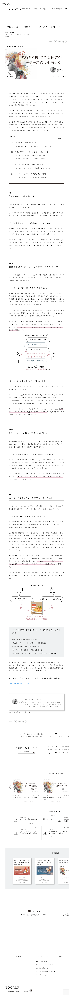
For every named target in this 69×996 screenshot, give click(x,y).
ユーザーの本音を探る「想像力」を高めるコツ (31, 156)
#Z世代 (48, 747)
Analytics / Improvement (44, 975)
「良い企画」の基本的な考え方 (26, 143)
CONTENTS (9, 32)
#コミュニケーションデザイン (13, 34)
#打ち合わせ (48, 879)
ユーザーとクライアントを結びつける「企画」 (30, 174)
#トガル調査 (49, 750)
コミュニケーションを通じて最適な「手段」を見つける (33, 168)
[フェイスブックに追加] (55, 41)
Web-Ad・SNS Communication (46, 971)
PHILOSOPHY (19, 956)
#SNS (55, 753)
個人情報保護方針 (9, 991)
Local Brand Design (42, 968)
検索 (34, 753)
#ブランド (61, 753)
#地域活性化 (65, 750)
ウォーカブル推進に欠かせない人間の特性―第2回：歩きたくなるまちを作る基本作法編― (31, 735)
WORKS (60, 956)
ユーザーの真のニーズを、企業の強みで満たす (31, 178)
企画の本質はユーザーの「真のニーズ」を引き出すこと (33, 146)
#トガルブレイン (27, 34)
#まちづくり (57, 750)
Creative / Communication (44, 965)
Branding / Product (42, 961)
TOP (17, 9)
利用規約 (18, 991)
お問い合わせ (24, 991)
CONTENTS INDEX (26, 9)
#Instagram (49, 753)
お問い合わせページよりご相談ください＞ (23, 684)
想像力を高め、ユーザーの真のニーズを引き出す (32, 152)
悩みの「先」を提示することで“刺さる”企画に (30, 159)
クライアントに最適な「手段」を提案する (29, 165)
